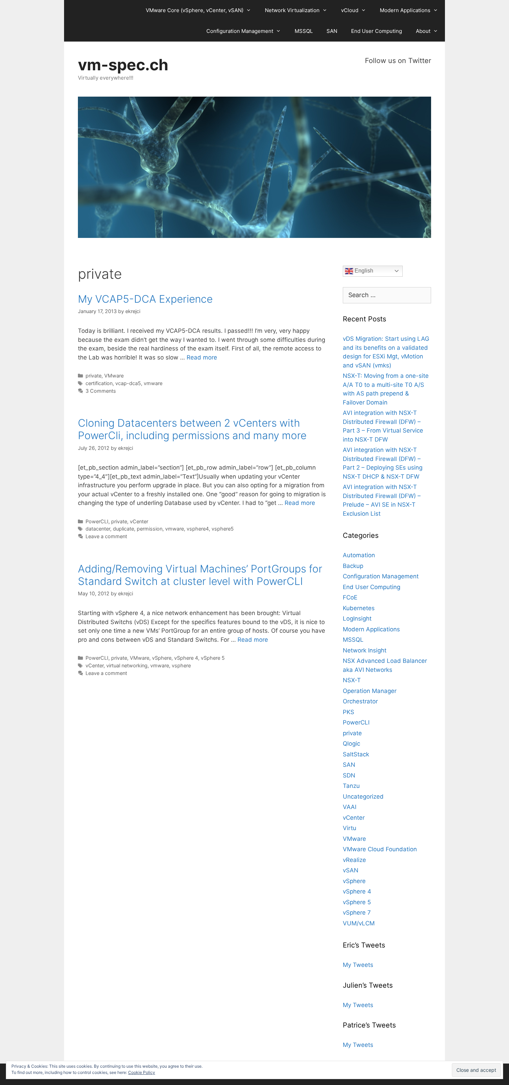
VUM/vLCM (359, 923)
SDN (349, 775)
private (93, 376)
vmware (153, 383)
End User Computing (376, 31)
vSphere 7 (357, 912)
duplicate (123, 529)
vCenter (139, 521)
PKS (348, 712)
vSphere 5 (213, 658)
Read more (202, 357)
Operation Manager (369, 690)
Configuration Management (239, 31)
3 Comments (101, 391)
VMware (114, 376)
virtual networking (127, 665)
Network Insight (364, 650)
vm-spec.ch (123, 64)
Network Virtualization (292, 10)
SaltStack (356, 754)
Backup (353, 565)
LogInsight (357, 618)
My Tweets (358, 964)
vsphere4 (198, 529)
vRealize (354, 859)
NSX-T (352, 680)
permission (149, 529)
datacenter (98, 529)
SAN (332, 31)
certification (99, 383)
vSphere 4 (186, 658)
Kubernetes (359, 608)
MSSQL (304, 31)
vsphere (181, 665)
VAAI (349, 806)
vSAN (350, 870)
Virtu (349, 828)
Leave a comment (106, 536)
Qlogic (351, 743)
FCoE (350, 597)
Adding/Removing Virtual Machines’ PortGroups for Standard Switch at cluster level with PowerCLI (200, 574)
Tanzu (351, 785)
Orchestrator (360, 701)
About (423, 31)
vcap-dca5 (128, 383)
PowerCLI (97, 521)
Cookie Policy (141, 1072)
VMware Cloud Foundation (380, 849)
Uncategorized (363, 796)
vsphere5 (223, 529)
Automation (359, 555)
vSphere (161, 658)
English (363, 271)
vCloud (349, 10)
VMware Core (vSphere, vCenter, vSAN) (194, 10)
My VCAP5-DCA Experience (145, 299)
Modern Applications (405, 10)
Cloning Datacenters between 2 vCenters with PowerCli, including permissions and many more (192, 429)
